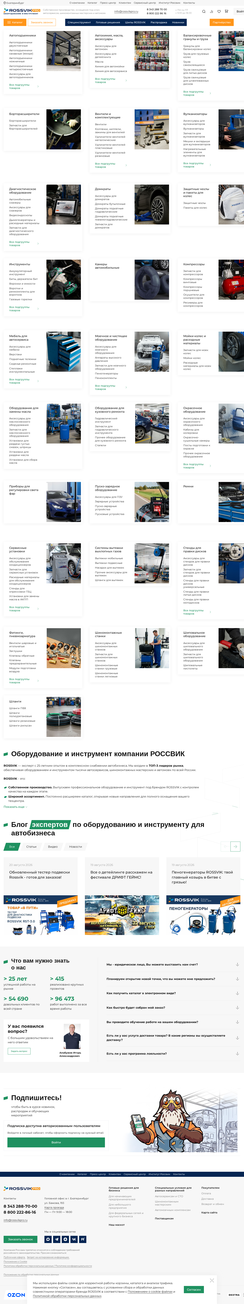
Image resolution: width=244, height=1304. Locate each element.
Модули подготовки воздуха (22, 670)
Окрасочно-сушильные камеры (196, 439)
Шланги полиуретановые (20, 714)
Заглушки (15, 651)
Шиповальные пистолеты (192, 667)
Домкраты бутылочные (110, 203)
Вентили (101, 124)
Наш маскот (117, 1225)
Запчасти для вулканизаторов (194, 135)
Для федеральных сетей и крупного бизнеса (126, 1214)
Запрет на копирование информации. (48, 1257)
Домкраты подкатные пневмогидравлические (111, 218)
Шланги (15, 701)
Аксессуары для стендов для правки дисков (196, 561)
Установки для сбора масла (23, 461)
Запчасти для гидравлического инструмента (106, 429)
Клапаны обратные (21, 655)
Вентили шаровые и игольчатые (22, 645)
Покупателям (210, 1188)
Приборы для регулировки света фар (23, 490)
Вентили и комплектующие (107, 115)
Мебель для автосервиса (18, 337)
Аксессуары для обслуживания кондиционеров (20, 561)
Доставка (207, 1198)
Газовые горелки (20, 299)
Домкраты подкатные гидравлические (109, 210)
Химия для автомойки (109, 66)
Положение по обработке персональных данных (31, 1274)
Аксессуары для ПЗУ (109, 496)
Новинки (178, 22)
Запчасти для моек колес (195, 352)
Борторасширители (24, 114)
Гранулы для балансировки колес (197, 48)
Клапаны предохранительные (23, 662)
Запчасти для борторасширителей (23, 127)
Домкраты (103, 189)
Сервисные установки (18, 549)
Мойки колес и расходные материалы (194, 339)
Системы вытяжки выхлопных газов (109, 549)
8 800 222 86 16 (156, 13)
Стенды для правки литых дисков (196, 593)
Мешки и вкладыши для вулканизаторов (196, 143)
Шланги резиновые (22, 720)
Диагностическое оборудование (22, 190)
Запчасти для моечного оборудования (110, 367)
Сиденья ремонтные (22, 363)
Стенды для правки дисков (194, 549)
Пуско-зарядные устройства (106, 508)
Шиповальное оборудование (194, 634)
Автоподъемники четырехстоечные (21, 68)
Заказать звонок (20, 1239)
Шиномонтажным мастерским (166, 1203)
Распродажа (159, 22)
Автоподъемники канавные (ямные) (21, 52)
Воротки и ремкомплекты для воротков (22, 291)
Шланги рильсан (20, 725)
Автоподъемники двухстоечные (20, 44)
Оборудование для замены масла (23, 409)
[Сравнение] (211, 11)
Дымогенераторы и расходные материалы (24, 222)
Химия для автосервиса (111, 71)
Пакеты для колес (195, 207)
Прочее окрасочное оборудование (196, 455)
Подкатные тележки (22, 359)
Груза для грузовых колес (196, 55)
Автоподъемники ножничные (20, 60)
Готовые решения (108, 22)
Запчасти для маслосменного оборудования (19, 433)
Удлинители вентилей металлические (110, 138)
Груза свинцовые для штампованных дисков (196, 80)
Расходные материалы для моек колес (197, 366)
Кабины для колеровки (191, 431)
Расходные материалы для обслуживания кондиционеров (24, 580)
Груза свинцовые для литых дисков (195, 71)
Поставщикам (164, 1218)
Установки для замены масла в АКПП (24, 598)
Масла (99, 61)
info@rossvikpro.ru (15, 1220)
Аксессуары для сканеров (20, 209)
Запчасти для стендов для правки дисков (196, 572)
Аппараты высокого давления (108, 359)
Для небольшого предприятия (120, 1206)
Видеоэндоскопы (20, 215)
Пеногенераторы (106, 373)
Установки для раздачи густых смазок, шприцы (20, 444)
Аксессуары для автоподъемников (21, 76)
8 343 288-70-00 (20, 1206)
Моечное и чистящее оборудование (111, 337)
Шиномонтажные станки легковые (106, 675)
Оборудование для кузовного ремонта (109, 409)
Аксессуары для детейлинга (105, 55)
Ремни (188, 486)
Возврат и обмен (212, 1204)
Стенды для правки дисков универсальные (196, 583)
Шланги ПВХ (17, 708)
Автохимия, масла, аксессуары (109, 37)
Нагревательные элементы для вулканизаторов (194, 152)
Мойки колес (192, 358)
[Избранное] (219, 11)
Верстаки (15, 354)
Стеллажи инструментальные (22, 370)
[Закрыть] (211, 1280)
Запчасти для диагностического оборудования (21, 231)
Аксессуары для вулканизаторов (194, 122)
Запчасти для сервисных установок (23, 571)
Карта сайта (209, 1212)
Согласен (194, 1289)
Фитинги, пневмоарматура (22, 634)
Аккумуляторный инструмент (20, 273)
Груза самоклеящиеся (194, 63)
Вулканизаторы (195, 114)
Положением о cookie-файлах (150, 1291)
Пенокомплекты (106, 378)
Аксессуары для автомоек (105, 48)
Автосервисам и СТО (169, 1196)
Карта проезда (54, 1207)
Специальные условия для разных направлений (173, 1189)
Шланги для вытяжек (109, 580)
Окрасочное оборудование (194, 409)
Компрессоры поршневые (192, 288)
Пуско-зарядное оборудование (107, 488)
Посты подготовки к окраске (196, 447)
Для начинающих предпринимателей (122, 1198)
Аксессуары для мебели (20, 348)
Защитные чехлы (194, 203)
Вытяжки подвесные (108, 563)
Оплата (206, 1193)
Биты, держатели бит (23, 279)
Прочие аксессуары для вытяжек (111, 574)
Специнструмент (79, 22)
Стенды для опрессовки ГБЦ (20, 590)
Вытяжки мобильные (109, 558)
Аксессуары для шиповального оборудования (194, 646)
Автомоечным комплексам (173, 1210)
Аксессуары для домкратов (105, 198)
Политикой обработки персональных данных (67, 1296)
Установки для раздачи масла (19, 453)
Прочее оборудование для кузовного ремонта (110, 439)
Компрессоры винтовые (192, 281)
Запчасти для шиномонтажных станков (106, 657)
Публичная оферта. (14, 1257)
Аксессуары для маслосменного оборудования (20, 421)
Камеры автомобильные (107, 266)
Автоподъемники (22, 35)
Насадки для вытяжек (109, 567)
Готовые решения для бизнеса (124, 1189)
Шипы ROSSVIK (135, 22)
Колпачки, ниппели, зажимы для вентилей (110, 131)
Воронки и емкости (22, 283)
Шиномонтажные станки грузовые (106, 667)
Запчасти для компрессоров (193, 273)
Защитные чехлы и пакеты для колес (196, 192)
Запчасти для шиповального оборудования (193, 657)
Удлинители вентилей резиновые (110, 154)
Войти (56, 1142)
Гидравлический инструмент (106, 420)
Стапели (100, 445)
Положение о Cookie (15, 1261)
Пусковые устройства (109, 514)
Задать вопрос (19, 1051)
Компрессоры (194, 264)
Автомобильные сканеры (20, 201)
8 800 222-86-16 (20, 1212)
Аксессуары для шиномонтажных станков (106, 646)
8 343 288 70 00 (157, 9)
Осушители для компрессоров (193, 296)
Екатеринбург (15, 3)
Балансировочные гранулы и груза (197, 37)
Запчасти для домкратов (104, 226)
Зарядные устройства (109, 501)
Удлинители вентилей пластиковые (110, 146)
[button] (235, 847)
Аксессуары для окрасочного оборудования (194, 421)
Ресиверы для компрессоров (193, 304)
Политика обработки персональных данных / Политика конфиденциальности (48, 1265)
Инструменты (19, 264)
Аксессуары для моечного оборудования (105, 350)
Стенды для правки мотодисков (196, 601)
